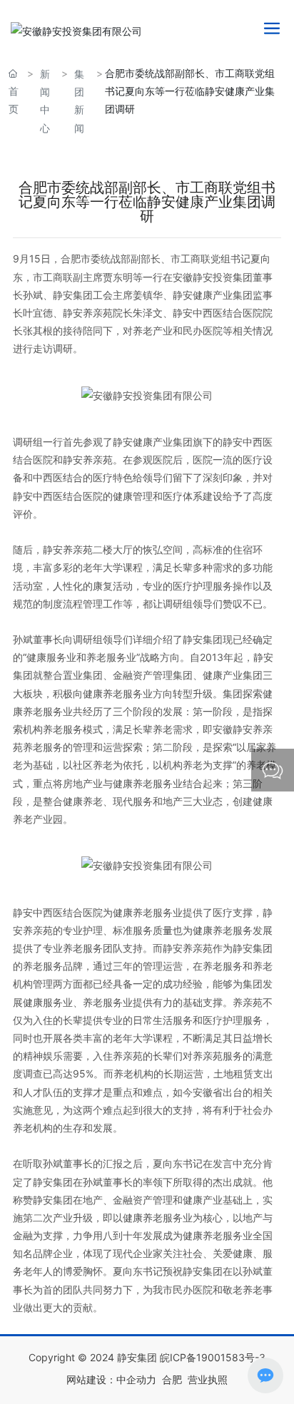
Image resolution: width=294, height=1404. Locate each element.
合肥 (172, 1379)
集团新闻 (79, 101)
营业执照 (208, 1379)
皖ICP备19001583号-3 (212, 1357)
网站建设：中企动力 (111, 1379)
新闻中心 (45, 101)
